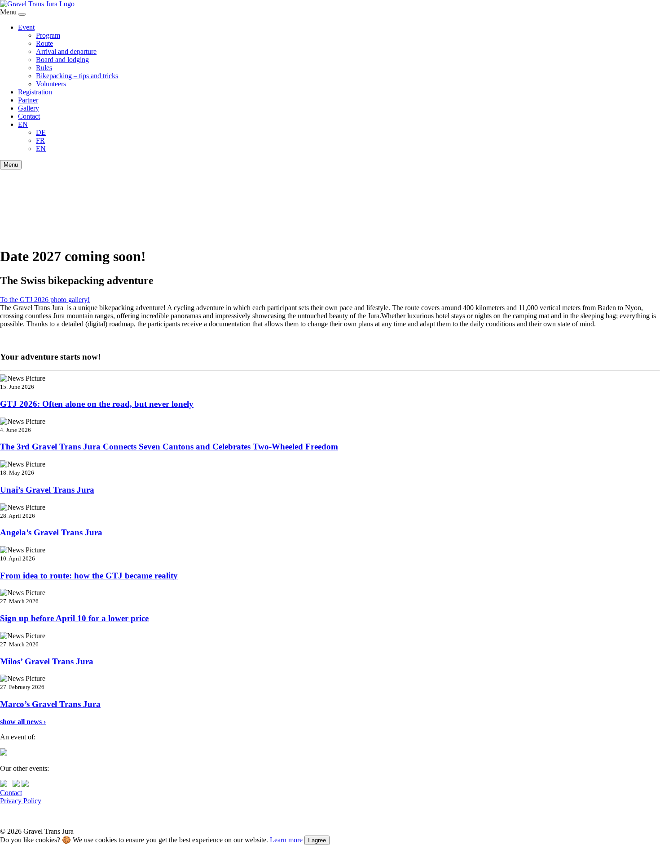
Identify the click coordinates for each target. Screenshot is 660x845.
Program (48, 35)
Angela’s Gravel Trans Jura (51, 532)
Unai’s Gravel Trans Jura (47, 489)
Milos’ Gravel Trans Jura (46, 661)
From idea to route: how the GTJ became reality (89, 575)
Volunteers (51, 84)
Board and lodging (62, 59)
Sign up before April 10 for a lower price (74, 618)
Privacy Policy (20, 801)
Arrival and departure (66, 51)
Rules (44, 67)
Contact (29, 116)
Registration (35, 92)
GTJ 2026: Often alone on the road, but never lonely (97, 404)
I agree (317, 840)
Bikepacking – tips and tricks (77, 76)
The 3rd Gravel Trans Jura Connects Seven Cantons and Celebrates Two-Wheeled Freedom (169, 446)
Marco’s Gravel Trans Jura (50, 704)
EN (23, 124)
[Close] (22, 14)
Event (26, 27)
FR (40, 140)
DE (41, 132)
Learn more (286, 840)
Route (44, 43)
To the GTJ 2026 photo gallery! (45, 299)
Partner (28, 100)
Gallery (28, 108)
